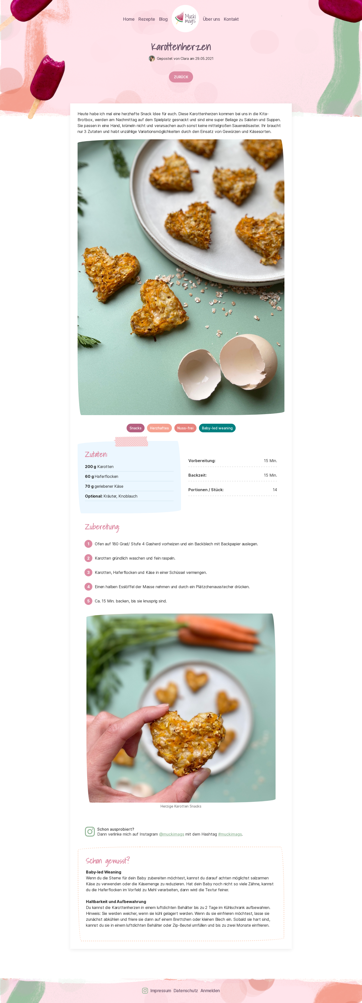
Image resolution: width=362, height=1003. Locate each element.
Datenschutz (186, 990)
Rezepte (146, 19)
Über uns (211, 19)
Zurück (181, 77)
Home (128, 19)
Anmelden (210, 990)
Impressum (160, 990)
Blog (163, 19)
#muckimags (230, 834)
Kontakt (231, 19)
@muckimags (171, 834)
